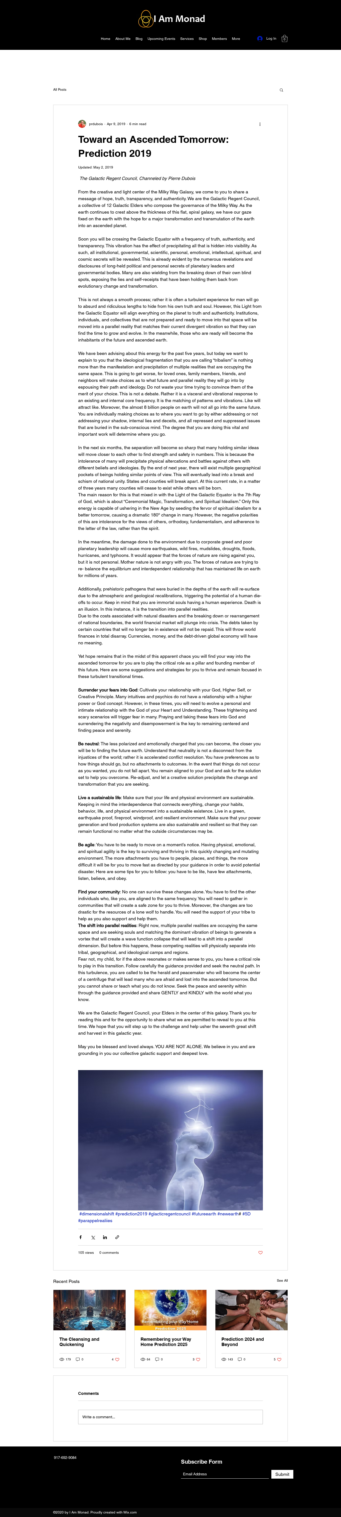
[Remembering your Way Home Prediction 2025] (171, 1310)
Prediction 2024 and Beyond (242, 1342)
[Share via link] (117, 1237)
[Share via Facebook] (80, 1237)
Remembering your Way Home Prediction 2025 (166, 1342)
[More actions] (260, 124)
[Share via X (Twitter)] (92, 1237)
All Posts (59, 89)
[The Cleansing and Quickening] (89, 1310)
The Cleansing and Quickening (79, 1342)
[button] (285, 38)
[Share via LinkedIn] (105, 1237)
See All (282, 1280)
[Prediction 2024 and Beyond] (251, 1310)
